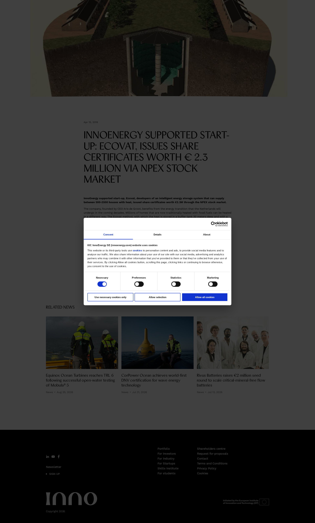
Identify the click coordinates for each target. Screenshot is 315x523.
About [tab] (206, 234)
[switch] (139, 284)
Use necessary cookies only (110, 297)
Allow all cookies (204, 297)
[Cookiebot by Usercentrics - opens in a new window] (213, 223)
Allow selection (157, 297)
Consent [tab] (108, 234)
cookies (137, 250)
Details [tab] (158, 234)
